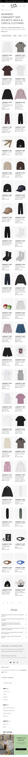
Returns (5, 716)
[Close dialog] (26, 735)
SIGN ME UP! (21, 749)
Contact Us (6, 691)
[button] (3, 6)
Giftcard (5, 699)
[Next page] (24, 602)
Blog (4, 727)
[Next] (26, 36)
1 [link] (3, 602)
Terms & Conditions (8, 708)
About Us (6, 724)
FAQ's (5, 694)
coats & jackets (6, 35)
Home (2, 10)
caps (15, 35)
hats (20, 35)
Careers (5, 697)
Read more (4, 31)
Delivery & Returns (8, 710)
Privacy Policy (7, 713)
